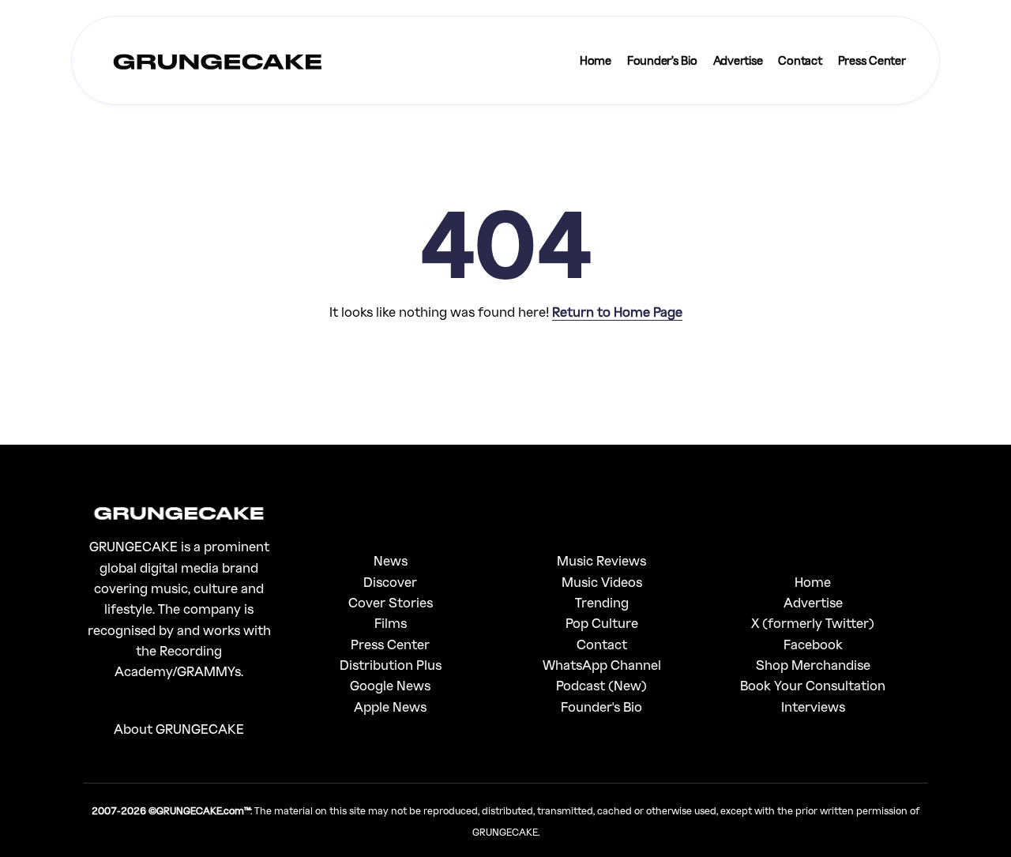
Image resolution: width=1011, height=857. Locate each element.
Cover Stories (390, 602)
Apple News (390, 706)
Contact (602, 644)
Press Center (390, 644)
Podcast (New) (601, 685)
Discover (390, 581)
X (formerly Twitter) (812, 623)
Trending (602, 602)
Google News (390, 685)
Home (813, 581)
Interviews (813, 706)
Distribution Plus (391, 664)
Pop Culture (602, 623)
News (391, 560)
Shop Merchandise (813, 664)
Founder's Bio (601, 706)
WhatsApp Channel (602, 664)
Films (390, 623)
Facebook (813, 644)
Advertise (813, 602)
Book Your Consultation (812, 685)
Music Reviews (601, 560)
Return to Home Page (617, 311)
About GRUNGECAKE (179, 728)
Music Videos (602, 581)
